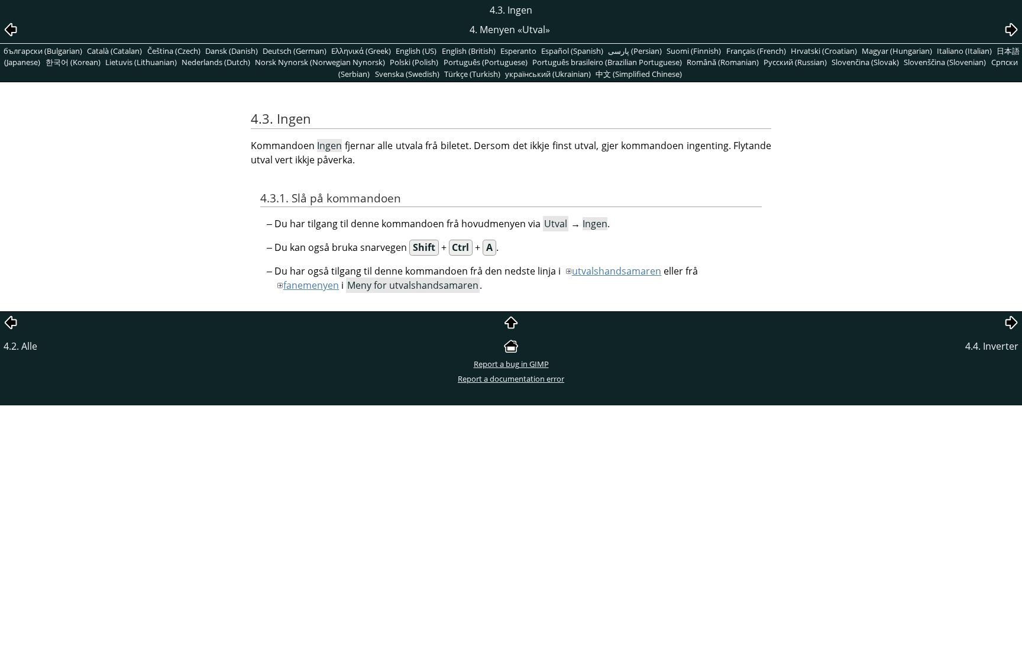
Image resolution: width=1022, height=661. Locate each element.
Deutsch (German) (294, 51)
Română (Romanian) (723, 62)
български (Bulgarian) (43, 51)
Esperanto (518, 51)
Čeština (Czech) (173, 51)
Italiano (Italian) (964, 51)
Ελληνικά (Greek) (361, 51)
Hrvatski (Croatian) (824, 51)
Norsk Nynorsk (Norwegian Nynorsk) (320, 62)
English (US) (416, 51)
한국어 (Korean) (73, 62)
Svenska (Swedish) (407, 74)
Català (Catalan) (114, 51)
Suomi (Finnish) (694, 51)
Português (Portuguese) (486, 62)
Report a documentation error (511, 378)
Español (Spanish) (572, 51)
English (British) (469, 51)
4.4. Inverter (991, 346)
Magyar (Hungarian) (897, 51)
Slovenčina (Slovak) (865, 62)
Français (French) (756, 51)
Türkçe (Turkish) (472, 74)
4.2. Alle (20, 346)
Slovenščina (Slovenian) (945, 62)
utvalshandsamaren (616, 271)
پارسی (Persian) (635, 51)
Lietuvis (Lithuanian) (141, 62)
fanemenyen (311, 285)
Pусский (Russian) (795, 62)
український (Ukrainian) (548, 74)
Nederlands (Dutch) (216, 62)
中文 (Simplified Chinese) (639, 74)
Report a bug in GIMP (511, 364)
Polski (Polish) (414, 62)
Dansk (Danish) (231, 51)
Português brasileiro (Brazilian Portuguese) (607, 62)
